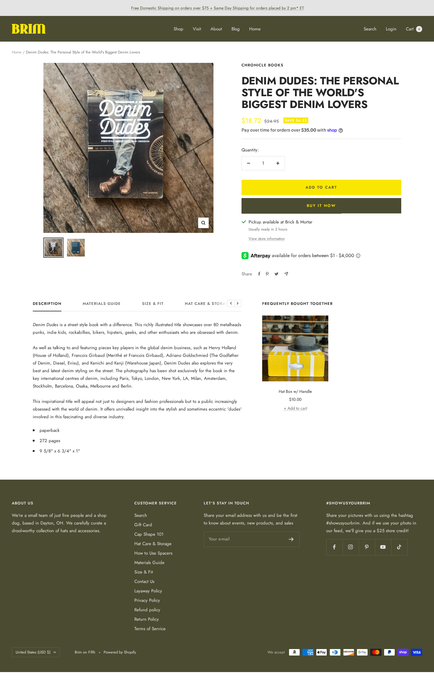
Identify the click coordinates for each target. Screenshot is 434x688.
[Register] (291, 539)
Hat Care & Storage (208, 303)
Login (391, 29)
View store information (267, 238)
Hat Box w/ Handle (295, 391)
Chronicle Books (262, 65)
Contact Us (144, 581)
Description (47, 303)
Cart (413, 29)
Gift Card (143, 525)
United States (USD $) (33, 652)
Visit (197, 29)
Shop (178, 29)
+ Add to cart (295, 408)
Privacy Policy (147, 600)
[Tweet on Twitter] (276, 274)
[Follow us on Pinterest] (367, 547)
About (216, 29)
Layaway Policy (148, 591)
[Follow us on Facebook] (334, 547)
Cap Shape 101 (149, 534)
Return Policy (146, 619)
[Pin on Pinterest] (267, 274)
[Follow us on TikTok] (399, 547)
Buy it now (321, 205)
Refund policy (147, 610)
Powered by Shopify (120, 652)
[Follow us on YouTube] (383, 547)
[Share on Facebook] (259, 274)
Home (255, 29)
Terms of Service (150, 628)
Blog (235, 29)
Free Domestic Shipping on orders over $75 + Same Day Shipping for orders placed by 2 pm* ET (217, 8)
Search (370, 29)
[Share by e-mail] (286, 274)
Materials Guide (102, 303)
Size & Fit (153, 303)
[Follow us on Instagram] (350, 547)
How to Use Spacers (153, 553)
